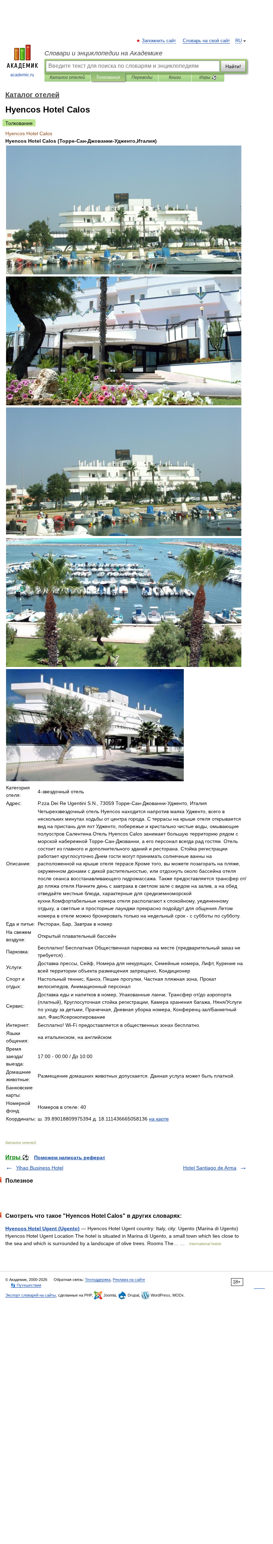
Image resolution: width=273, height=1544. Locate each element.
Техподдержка (98, 1279)
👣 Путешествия (26, 1285)
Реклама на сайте (129, 1279)
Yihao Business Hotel (39, 1168)
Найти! (233, 66)
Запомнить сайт (159, 40)
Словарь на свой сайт (206, 40)
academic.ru (22, 74)
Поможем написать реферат (69, 1157)
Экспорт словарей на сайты (30, 1295)
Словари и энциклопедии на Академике (103, 53)
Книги (175, 77)
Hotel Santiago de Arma (209, 1168)
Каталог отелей (67, 77)
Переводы (142, 77)
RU (238, 40)
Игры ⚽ (208, 77)
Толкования (108, 77)
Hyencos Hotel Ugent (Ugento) (42, 1228)
